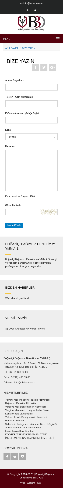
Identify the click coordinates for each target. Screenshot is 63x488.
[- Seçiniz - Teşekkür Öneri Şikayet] (31, 136)
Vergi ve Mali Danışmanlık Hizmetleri (25, 406)
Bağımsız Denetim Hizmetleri (21, 403)
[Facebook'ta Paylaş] (35, 67)
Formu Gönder (14, 225)
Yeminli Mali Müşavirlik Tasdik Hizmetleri (27, 399)
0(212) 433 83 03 (20, 377)
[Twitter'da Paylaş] (43, 67)
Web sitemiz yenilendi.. (18, 298)
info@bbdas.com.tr (33, 3)
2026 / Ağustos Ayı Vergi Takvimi (26, 328)
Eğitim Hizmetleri (14, 420)
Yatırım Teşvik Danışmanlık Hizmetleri (26, 417)
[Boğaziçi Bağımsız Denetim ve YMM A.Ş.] (31, 23)
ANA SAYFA (11, 48)
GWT (40, 482)
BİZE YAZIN (28, 48)
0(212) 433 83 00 (18, 372)
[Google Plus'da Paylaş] (52, 67)
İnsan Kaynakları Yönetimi (19, 431)
